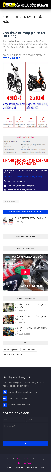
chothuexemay (11, 201)
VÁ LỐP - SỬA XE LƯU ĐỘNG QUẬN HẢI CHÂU (30, 306)
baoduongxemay (11, 349)
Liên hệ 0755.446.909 (35, 467)
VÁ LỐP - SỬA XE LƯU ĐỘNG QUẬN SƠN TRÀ (30, 317)
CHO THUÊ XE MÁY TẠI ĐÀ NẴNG (30, 218)
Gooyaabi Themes (25, 463)
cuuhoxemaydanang (13, 354)
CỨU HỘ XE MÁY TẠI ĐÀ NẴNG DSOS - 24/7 (31, 329)
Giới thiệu (19, 467)
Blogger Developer (24, 459)
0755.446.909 (11, 58)
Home (9, 467)
